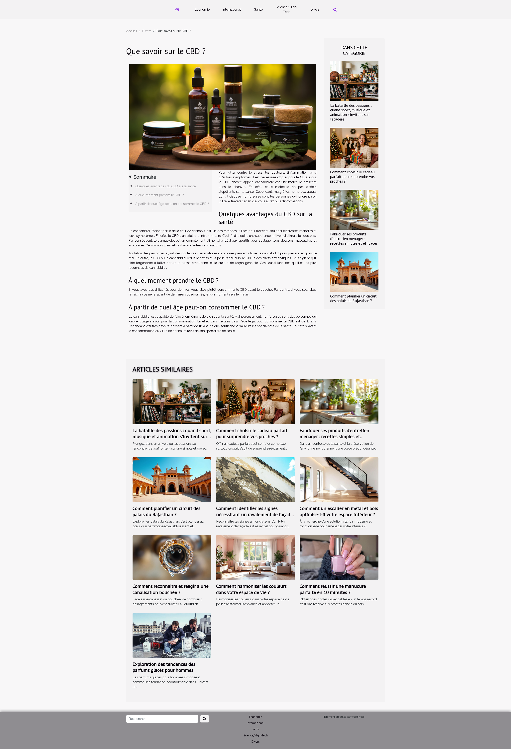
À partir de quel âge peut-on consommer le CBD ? (172, 204)
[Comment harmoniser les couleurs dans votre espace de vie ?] (255, 557)
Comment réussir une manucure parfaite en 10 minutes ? (333, 589)
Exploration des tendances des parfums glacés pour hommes (164, 667)
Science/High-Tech (287, 9)
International (231, 9)
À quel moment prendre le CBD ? (159, 195)
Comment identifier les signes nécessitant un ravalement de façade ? (254, 514)
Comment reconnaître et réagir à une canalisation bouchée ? (171, 589)
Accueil (131, 31)
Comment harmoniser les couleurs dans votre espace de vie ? (251, 589)
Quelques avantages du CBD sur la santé (165, 186)
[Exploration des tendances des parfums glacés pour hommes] (172, 635)
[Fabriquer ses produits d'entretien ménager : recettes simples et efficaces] (354, 209)
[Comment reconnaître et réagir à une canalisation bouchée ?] (172, 557)
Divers (315, 9)
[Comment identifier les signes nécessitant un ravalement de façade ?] (255, 479)
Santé (258, 9)
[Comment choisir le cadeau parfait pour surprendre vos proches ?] (354, 147)
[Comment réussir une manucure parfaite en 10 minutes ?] (339, 557)
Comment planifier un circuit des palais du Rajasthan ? (353, 298)
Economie (202, 9)
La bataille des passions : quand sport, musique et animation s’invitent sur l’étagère (351, 112)
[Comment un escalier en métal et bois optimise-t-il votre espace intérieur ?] (339, 479)
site (153, 245)
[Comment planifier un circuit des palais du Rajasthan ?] (354, 271)
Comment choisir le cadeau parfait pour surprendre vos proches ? (352, 176)
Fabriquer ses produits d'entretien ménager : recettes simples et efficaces (354, 238)
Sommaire (145, 177)
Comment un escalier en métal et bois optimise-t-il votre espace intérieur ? (339, 511)
